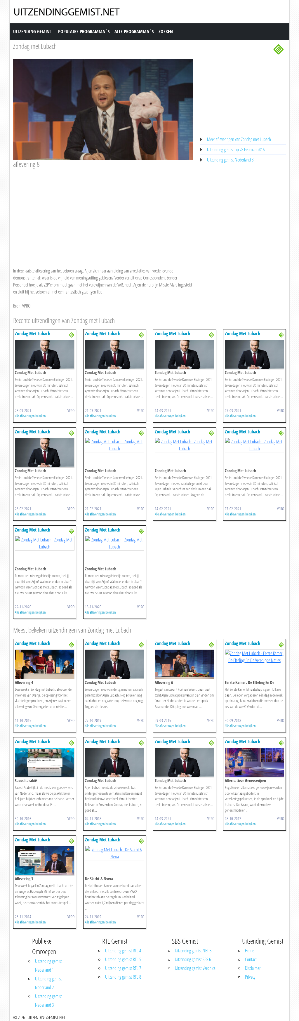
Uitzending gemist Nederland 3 (230, 160)
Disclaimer (252, 968)
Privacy (250, 977)
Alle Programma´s (134, 31)
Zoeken (166, 31)
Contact (251, 959)
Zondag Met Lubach (32, 333)
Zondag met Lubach (35, 46)
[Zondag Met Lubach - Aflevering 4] (44, 664)
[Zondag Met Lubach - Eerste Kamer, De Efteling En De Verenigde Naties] (254, 656)
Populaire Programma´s (84, 31)
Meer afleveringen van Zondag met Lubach (239, 139)
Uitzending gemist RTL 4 (123, 950)
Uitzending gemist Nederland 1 (48, 965)
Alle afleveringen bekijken (30, 416)
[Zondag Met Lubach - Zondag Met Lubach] (44, 354)
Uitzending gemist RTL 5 (123, 959)
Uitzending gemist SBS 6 (193, 959)
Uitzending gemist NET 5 (193, 950)
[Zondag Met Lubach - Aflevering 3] (44, 860)
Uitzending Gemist (32, 31)
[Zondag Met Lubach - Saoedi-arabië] (44, 762)
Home (249, 950)
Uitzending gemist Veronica (195, 968)
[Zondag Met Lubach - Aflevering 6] (184, 664)
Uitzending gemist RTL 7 (123, 968)
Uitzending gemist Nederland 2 (48, 983)
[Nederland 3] (278, 49)
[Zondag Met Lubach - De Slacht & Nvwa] (115, 852)
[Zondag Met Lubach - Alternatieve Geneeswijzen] (254, 762)
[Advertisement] (103, 212)
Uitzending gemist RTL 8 (123, 977)
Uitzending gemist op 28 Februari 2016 (236, 149)
